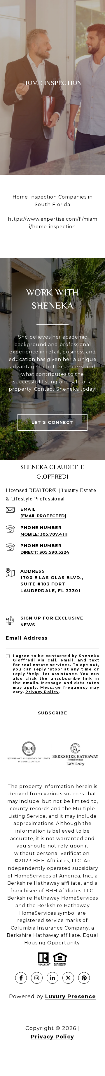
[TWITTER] (68, 978)
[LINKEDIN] (52, 978)
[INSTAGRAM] (37, 978)
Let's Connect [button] (53, 422)
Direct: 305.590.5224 (44, 552)
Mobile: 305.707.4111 (43, 534)
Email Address (27, 638)
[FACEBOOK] (21, 978)
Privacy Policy (42, 692)
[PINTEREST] (84, 978)
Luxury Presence (70, 996)
